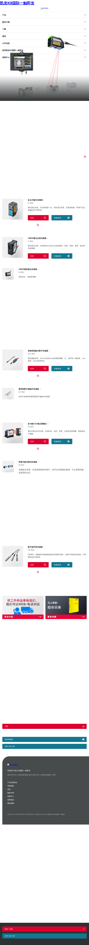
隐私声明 (10, 793)
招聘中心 (10, 796)
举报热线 (10, 786)
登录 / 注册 (9, 929)
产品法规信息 (12, 782)
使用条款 (10, 799)
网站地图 (10, 803)
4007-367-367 (10, 936)
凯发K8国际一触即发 (17, 2)
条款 (9, 789)
